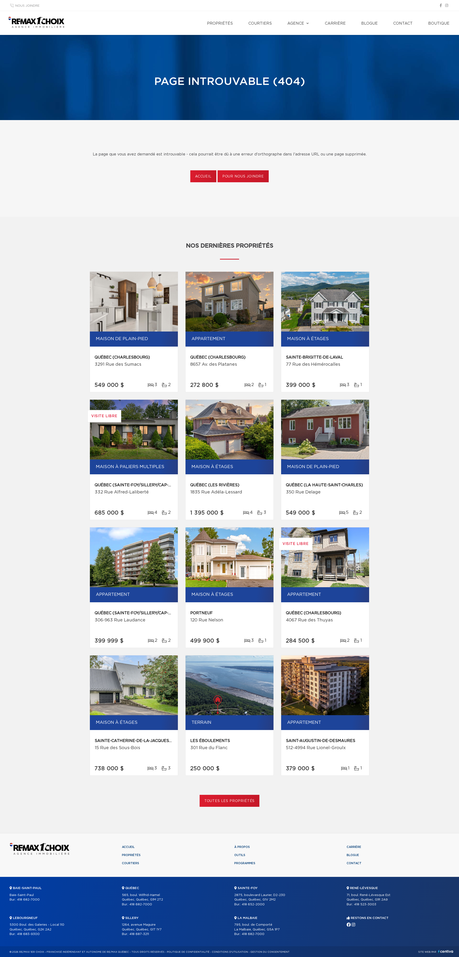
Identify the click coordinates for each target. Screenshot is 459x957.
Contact (403, 23)
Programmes (244, 863)
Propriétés (220, 23)
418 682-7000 (28, 899)
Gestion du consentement (270, 952)
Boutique (438, 23)
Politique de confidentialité (188, 952)
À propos (242, 847)
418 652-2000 (253, 904)
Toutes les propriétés (229, 801)
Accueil (203, 176)
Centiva (445, 951)
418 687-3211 (139, 934)
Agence (295, 23)
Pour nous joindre (243, 176)
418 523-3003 (365, 904)
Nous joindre (27, 5)
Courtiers (260, 23)
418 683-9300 (28, 934)
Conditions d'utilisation (230, 952)
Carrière (335, 23)
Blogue (369, 23)
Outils (239, 855)
